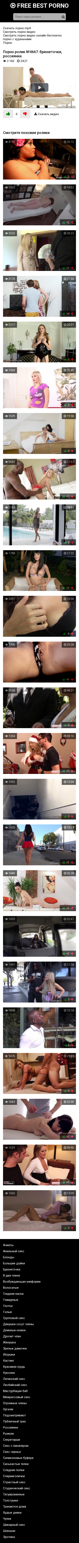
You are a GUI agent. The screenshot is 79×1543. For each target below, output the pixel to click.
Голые (7, 1312)
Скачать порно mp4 (17, 28)
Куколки (9, 1373)
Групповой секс (14, 1318)
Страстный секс (14, 1482)
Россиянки (10, 1427)
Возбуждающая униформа (22, 1281)
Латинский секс (14, 1379)
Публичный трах (14, 1421)
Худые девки (12, 1512)
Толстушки (10, 1500)
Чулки (7, 1519)
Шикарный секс (14, 1525)
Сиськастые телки (16, 1464)
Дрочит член (12, 1336)
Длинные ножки (14, 1330)
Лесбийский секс (15, 1385)
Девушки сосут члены (18, 1324)
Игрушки (9, 1354)
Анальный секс (13, 1251)
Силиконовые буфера (18, 1458)
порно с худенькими (17, 39)
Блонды (8, 1257)
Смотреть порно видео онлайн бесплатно (32, 35)
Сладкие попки (13, 1470)
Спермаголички (14, 1476)
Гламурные (10, 1300)
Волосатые (11, 1287)
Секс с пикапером (15, 1446)
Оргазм (8, 1409)
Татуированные (14, 1494)
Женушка (9, 1342)
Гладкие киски (13, 1294)
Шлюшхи (9, 1531)
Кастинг (8, 1360)
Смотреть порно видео (19, 32)
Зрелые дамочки (15, 1348)
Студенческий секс (16, 1488)
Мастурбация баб (15, 1391)
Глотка (8, 1306)
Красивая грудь (14, 1367)
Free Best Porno (42, 5)
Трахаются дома (14, 1506)
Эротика (9, 1537)
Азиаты (8, 1245)
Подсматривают (14, 1415)
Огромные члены (15, 1403)
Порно (7, 43)
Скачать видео (48, 114)
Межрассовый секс (16, 1397)
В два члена (11, 1275)
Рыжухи (8, 1433)
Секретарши (11, 1439)
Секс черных (12, 1452)
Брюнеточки (11, 1269)
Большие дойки (14, 1263)
